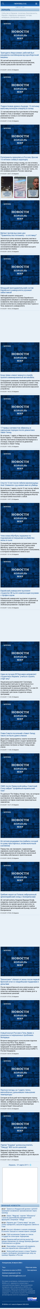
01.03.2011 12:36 (6, 608)
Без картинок (32, 1270)
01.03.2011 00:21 (6, 1160)
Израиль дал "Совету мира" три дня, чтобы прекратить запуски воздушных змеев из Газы (20, 1224)
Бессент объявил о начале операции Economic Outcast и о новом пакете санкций (19, 1230)
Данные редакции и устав (11, 1273)
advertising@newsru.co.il (17, 1276)
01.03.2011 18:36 (6, 308)
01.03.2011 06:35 (6, 1109)
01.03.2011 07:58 (6, 913)
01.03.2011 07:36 (6, 996)
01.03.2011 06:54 (6, 1053)
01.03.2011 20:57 (6, 174)
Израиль (6, 10)
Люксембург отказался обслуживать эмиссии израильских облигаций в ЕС (18, 1247)
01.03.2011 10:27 (6, 805)
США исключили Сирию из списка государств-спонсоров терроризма (17, 1235)
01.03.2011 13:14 (6, 554)
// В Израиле (15, 70)
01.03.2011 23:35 (6, 70)
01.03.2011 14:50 (6, 446)
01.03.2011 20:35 (6, 251)
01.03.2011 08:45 (6, 858)
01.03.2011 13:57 (6, 499)
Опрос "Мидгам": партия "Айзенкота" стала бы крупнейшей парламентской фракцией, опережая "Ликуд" (19, 1218)
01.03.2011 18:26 (6, 391)
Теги (3, 1267)
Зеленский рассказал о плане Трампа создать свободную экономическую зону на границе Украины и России (19, 1253)
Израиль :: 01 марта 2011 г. (19, 1165)
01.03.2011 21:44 (6, 121)
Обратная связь (31, 1267)
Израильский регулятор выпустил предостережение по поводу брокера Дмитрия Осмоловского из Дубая (20, 1241)
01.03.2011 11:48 (6, 697)
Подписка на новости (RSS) (11, 1270)
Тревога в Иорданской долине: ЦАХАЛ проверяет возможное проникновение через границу (19, 1211)
